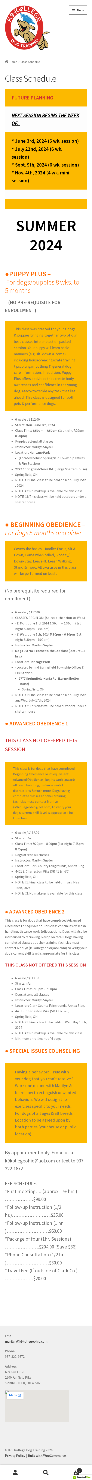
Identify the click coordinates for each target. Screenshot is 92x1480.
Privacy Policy (15, 1455)
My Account (15, 1473)
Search (46, 1473)
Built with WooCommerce (47, 1455)
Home (13, 62)
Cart (70, 1469)
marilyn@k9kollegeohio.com (26, 1341)
